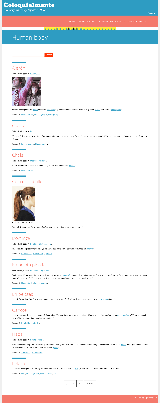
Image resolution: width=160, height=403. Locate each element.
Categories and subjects (111, 21)
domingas (103, 299)
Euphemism (26, 253)
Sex (55, 373)
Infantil (49, 253)
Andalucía (25, 352)
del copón (66, 275)
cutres (97, 109)
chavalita (51, 109)
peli (76, 368)
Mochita (33, 161)
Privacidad (152, 398)
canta (35, 109)
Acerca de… (140, 398)
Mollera (42, 161)
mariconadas (123, 315)
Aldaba (48, 244)
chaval (72, 165)
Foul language (40, 114)
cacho (123, 344)
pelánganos (116, 109)
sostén (90, 249)
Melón (40, 244)
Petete (33, 340)
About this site (86, 21)
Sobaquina (35, 74)
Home (72, 21)
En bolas (34, 270)
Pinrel (40, 340)
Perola (33, 244)
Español (151, 13)
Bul (31, 131)
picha (55, 347)
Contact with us (137, 21)
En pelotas (44, 270)
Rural (23, 323)
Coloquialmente (29, 5)
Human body (27, 114)
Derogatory (53, 114)
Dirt (23, 373)
